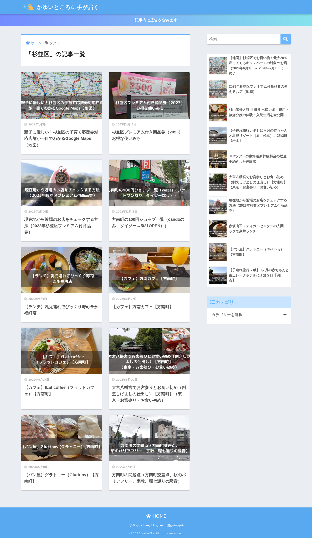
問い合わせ (175, 526)
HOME (158, 516)
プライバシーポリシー (146, 526)
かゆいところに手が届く (67, 7)
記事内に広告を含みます (156, 20)
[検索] (285, 39)
